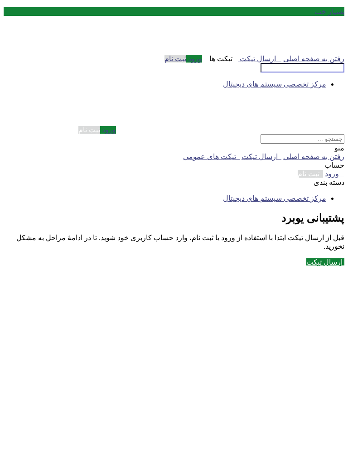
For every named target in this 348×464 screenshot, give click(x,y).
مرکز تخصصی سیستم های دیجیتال (274, 84)
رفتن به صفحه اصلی (313, 59)
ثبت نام (175, 59)
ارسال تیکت (259, 59)
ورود (194, 59)
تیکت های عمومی (211, 156)
